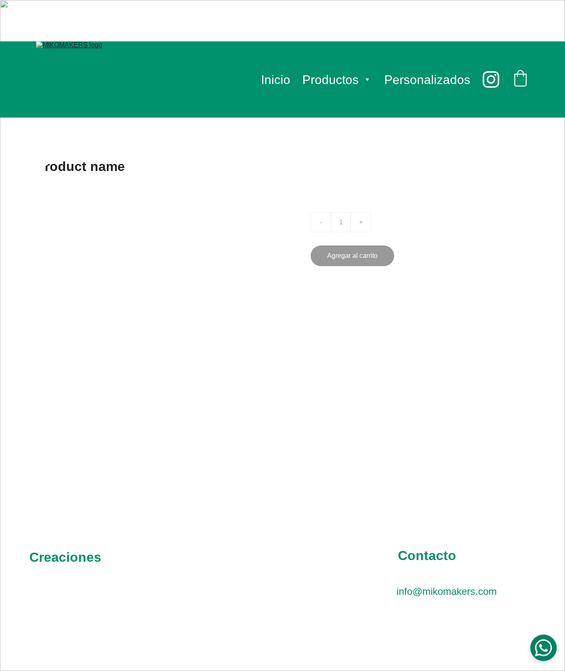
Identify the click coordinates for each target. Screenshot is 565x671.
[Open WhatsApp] (543, 648)
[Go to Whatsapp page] (243, 614)
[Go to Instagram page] (491, 79)
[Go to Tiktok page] (321, 614)
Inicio (275, 80)
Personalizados (427, 80)
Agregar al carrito (352, 255)
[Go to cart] (520, 80)
